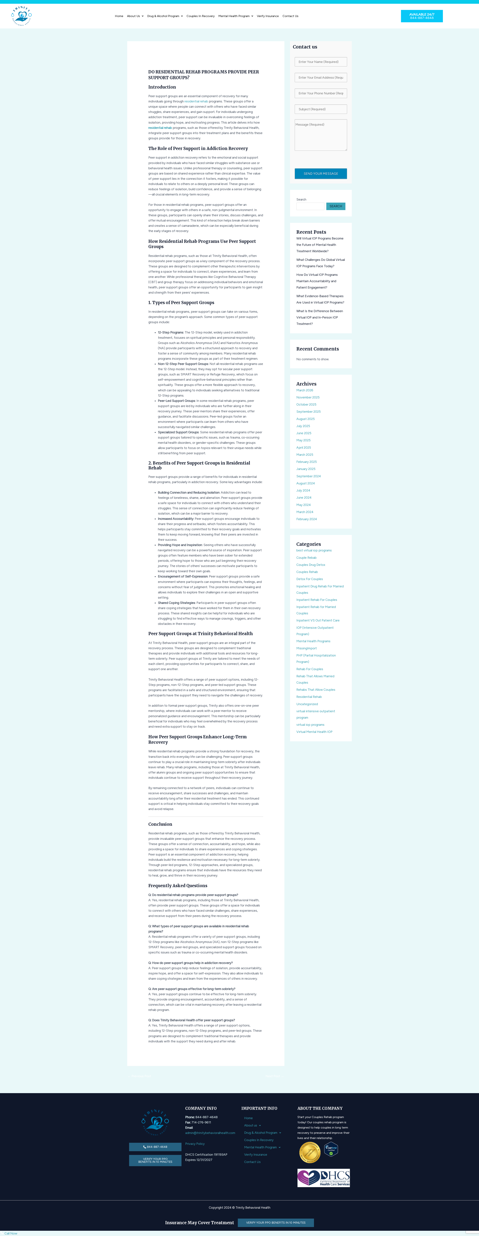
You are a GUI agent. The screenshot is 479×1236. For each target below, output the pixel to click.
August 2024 (305, 483)
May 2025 (303, 440)
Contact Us (290, 16)
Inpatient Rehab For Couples (316, 600)
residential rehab (196, 101)
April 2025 (303, 447)
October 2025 (306, 404)
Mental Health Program (234, 16)
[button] (135, 16)
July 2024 (303, 490)
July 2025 (303, 426)
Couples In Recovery (201, 16)
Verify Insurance (268, 16)
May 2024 (303, 505)
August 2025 (305, 419)
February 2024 (306, 519)
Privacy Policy (195, 1144)
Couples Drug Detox (310, 565)
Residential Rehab (309, 697)
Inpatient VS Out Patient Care (318, 620)
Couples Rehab (307, 572)
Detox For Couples (309, 579)
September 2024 (308, 476)
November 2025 (308, 397)
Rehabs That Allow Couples (315, 689)
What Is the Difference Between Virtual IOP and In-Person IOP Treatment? (319, 317)
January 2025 (305, 469)
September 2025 (308, 411)
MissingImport (306, 648)
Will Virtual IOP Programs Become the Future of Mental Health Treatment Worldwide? (320, 244)
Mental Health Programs (313, 641)
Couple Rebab (306, 557)
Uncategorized (307, 704)
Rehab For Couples (309, 669)
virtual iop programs (310, 725)
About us (133, 16)
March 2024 (304, 512)
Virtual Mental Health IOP (314, 732)
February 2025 (306, 462)
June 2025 (303, 433)
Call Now (10, 1233)
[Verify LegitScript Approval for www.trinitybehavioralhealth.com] (331, 1149)
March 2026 (304, 390)
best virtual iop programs (314, 550)
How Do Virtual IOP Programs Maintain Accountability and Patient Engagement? (317, 281)
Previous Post (139, 1076)
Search (301, 199)
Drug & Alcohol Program (163, 16)
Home (119, 16)
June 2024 (304, 497)
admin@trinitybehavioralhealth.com (210, 1133)
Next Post (275, 1076)
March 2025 (304, 455)
